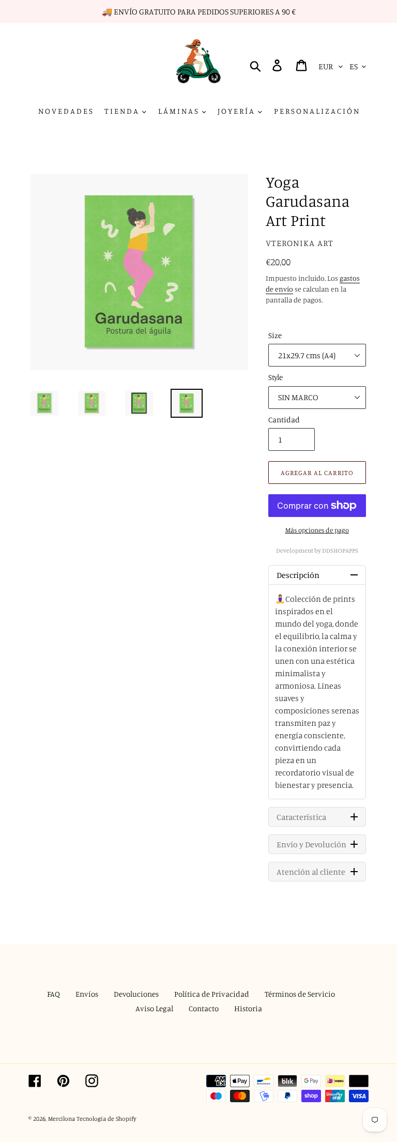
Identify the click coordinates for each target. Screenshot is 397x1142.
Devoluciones (136, 994)
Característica (301, 817)
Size (275, 335)
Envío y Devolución (311, 844)
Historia (248, 1008)
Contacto (204, 1008)
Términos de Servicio (300, 994)
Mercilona (61, 1118)
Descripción (298, 575)
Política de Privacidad (211, 994)
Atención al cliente (311, 871)
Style (275, 377)
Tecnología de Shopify (106, 1118)
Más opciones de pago (317, 530)
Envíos (86, 994)
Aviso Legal (154, 1008)
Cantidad (284, 419)
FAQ (53, 994)
